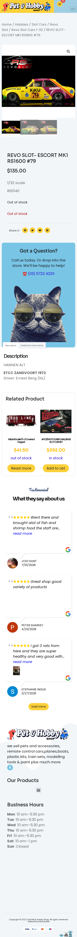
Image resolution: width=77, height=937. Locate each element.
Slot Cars (39, 24)
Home (7, 24)
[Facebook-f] (10, 767)
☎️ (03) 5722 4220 (38, 273)
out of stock (21, 449)
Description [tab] (10, 345)
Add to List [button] (56, 468)
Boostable (44, 921)
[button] (68, 51)
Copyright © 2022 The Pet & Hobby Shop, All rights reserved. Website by (38, 920)
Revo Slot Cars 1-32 (27, 30)
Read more (21, 468)
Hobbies (21, 24)
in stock (56, 449)
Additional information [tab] (32, 345)
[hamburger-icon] (73, 9)
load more (38, 706)
